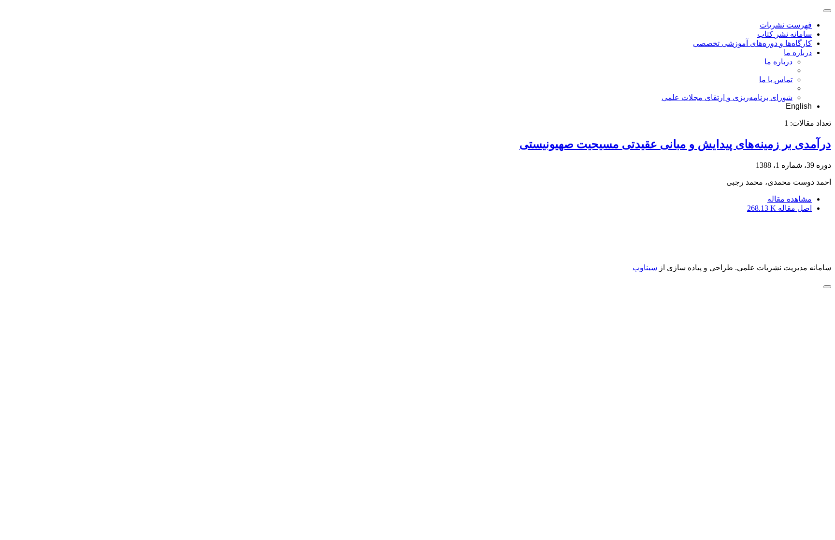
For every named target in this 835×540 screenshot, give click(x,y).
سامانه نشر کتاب (784, 34)
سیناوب (645, 267)
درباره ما (798, 52)
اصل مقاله (779, 208)
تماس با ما (775, 79)
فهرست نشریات (786, 25)
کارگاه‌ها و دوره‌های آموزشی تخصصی (752, 43)
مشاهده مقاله (789, 199)
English (799, 106)
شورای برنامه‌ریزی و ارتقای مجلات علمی (727, 97)
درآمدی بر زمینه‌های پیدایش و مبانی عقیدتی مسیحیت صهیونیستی (675, 144)
